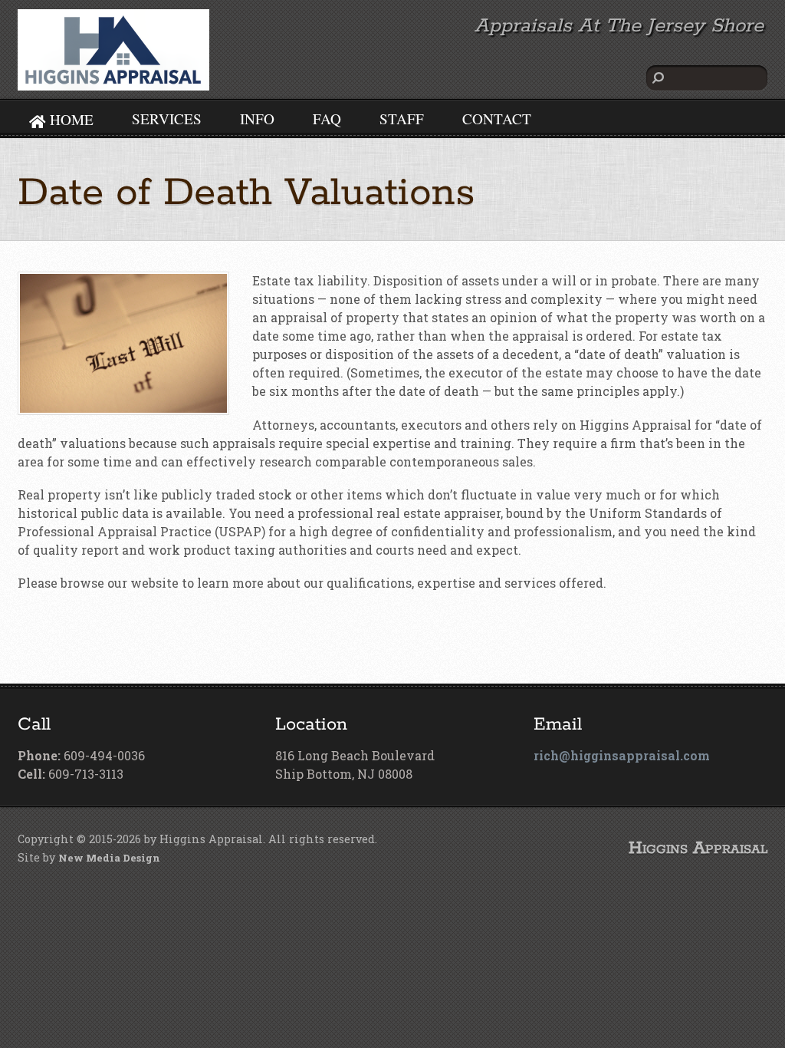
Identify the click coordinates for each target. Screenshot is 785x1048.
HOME (70, 119)
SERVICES (167, 118)
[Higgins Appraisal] (113, 81)
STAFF (401, 118)
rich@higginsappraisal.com (622, 755)
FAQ (327, 118)
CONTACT (496, 118)
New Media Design (109, 858)
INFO (257, 118)
